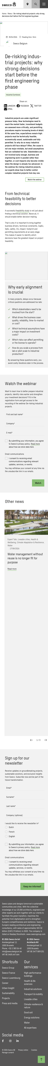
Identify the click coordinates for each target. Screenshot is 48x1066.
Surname (10, 797)
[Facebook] (4, 1040)
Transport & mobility (33, 994)
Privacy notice (23, 1050)
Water (27, 1022)
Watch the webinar (35, 179)
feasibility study (22, 210)
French (11, 831)
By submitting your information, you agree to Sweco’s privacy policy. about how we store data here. (26, 444)
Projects (6, 998)
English (12, 836)
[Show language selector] (27, 4)
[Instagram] (11, 1040)
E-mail (9, 432)
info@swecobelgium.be (12, 951)
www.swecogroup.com (35, 934)
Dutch (11, 827)
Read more (35, 444)
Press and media (9, 1003)
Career (5, 983)
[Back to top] (41, 1059)
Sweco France (8, 972)
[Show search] (36, 4)
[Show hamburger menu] (44, 4)
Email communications (14, 454)
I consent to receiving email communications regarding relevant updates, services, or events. (23, 461)
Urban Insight (8, 988)
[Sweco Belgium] (9, 4)
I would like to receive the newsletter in (22, 823)
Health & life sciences (29, 982)
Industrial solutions (33, 989)
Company (10, 423)
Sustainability (8, 993)
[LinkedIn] (18, 1040)
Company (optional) (14, 815)
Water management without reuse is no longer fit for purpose (25, 558)
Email (9, 788)
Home (4, 13)
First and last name (14, 414)
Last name (11, 806)
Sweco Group (8, 967)
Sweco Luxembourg (11, 977)
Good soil (28, 1012)
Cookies (34, 1050)
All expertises (30, 1027)
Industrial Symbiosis (13, 95)
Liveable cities (30, 999)
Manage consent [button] (8, 1052)
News (10, 13)
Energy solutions (31, 1017)
